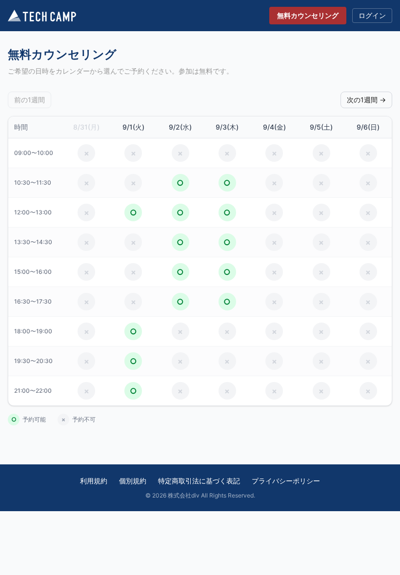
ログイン (372, 15)
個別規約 (132, 481)
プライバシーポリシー (286, 481)
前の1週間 (29, 100)
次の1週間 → (366, 100)
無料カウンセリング (308, 15)
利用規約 (93, 481)
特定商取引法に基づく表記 (199, 481)
